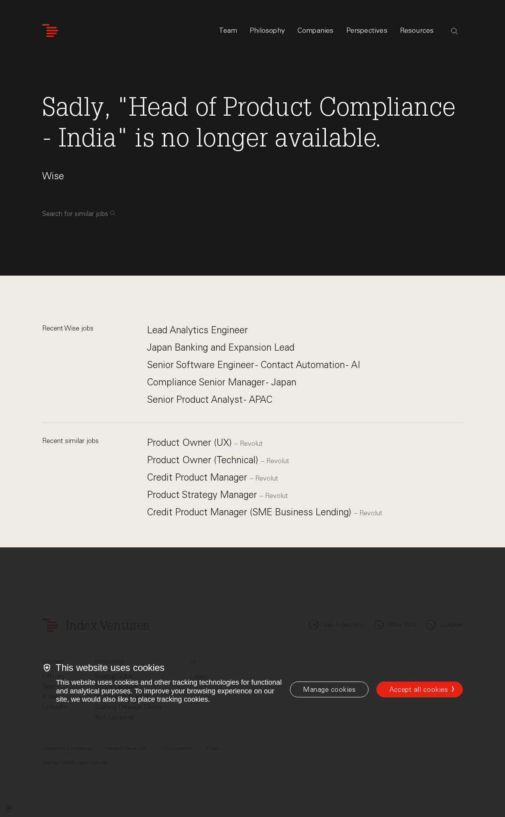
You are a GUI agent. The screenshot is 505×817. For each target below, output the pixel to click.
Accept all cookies (418, 689)
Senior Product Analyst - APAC (209, 399)
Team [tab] (228, 30)
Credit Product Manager (198, 477)
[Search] (454, 31)
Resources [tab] (417, 30)
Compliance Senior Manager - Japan (221, 382)
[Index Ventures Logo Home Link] (50, 30)
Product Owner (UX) (190, 442)
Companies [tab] (315, 30)
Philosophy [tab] (267, 30)
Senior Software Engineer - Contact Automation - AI (253, 364)
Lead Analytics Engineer (197, 330)
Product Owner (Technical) (204, 460)
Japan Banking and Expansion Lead (220, 347)
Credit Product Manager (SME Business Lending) (250, 512)
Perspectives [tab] (366, 30)
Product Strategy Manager (203, 494)
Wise (53, 176)
